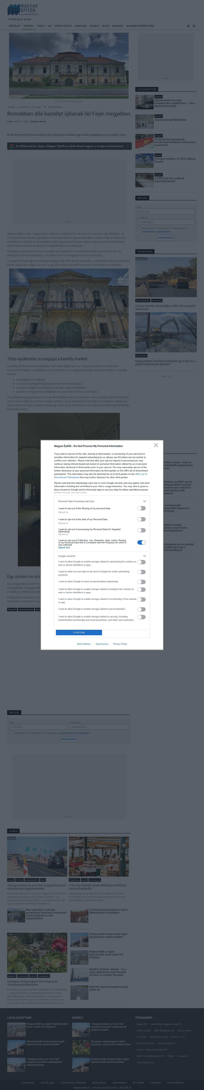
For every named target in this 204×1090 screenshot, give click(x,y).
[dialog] (102, 545)
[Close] (157, 446)
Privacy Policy (120, 644)
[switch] (141, 508)
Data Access (102, 644)
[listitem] (102, 501)
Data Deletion (84, 644)
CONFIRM (79, 632)
